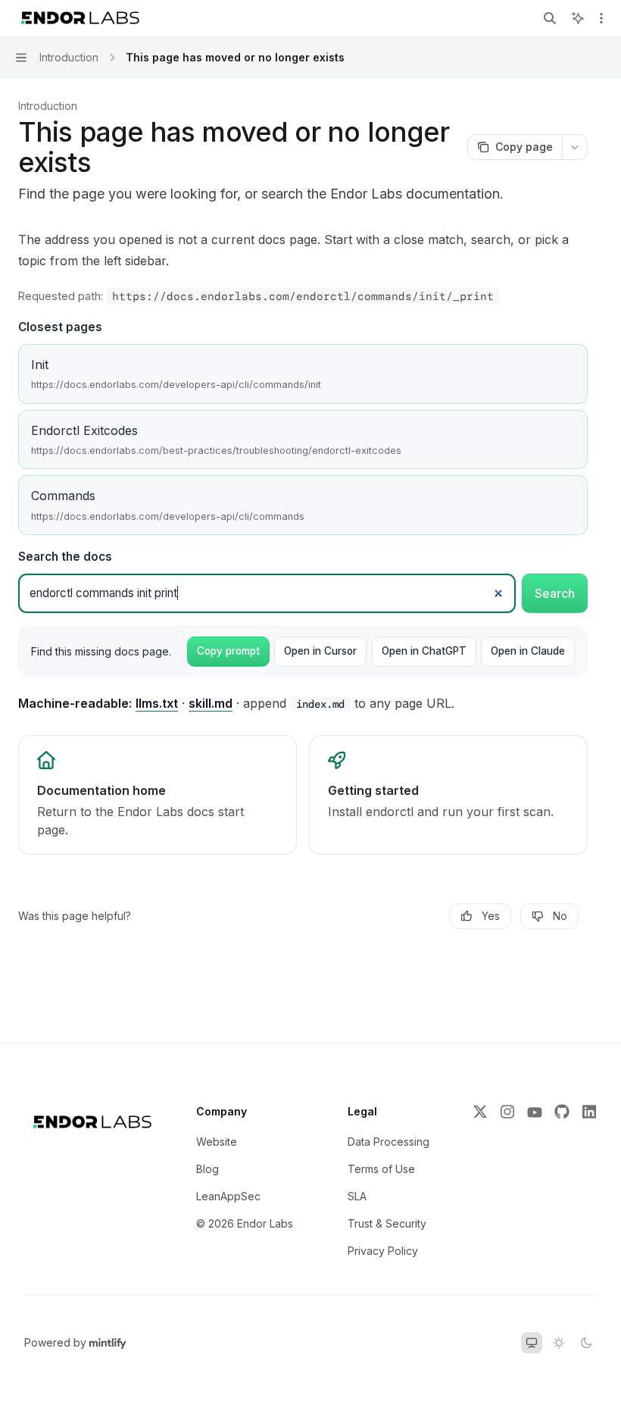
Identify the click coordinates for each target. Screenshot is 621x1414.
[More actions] (601, 18)
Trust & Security (387, 1223)
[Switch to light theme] (559, 1342)
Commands (167, 504)
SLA (357, 1196)
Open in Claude (528, 651)
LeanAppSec (228, 1196)
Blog (207, 1168)
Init (176, 373)
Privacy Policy (383, 1250)
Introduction (47, 105)
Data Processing (388, 1141)
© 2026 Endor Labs (244, 1223)
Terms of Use (381, 1168)
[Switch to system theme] (531, 1342)
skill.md (210, 703)
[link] (157, 795)
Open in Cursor (320, 651)
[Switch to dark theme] (586, 1342)
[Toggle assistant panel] (578, 18)
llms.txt (157, 703)
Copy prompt (228, 651)
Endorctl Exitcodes (216, 439)
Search (555, 593)
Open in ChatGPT (424, 651)
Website (216, 1141)
